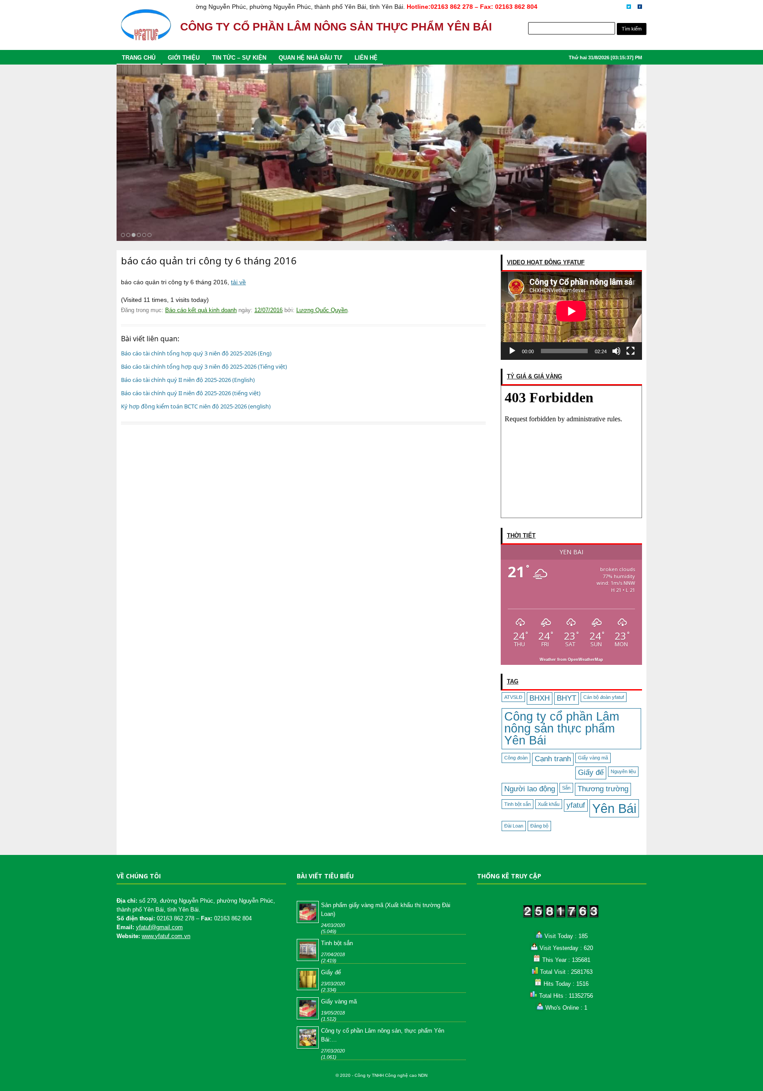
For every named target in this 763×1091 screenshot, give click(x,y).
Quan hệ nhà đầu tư (310, 57)
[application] (571, 315)
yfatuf (576, 805)
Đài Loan (513, 825)
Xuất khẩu (548, 804)
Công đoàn (516, 757)
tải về (238, 282)
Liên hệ (366, 57)
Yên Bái (614, 808)
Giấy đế (591, 772)
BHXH (539, 698)
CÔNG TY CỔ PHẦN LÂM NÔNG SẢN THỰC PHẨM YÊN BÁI (336, 26)
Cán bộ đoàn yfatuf (603, 697)
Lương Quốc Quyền (322, 310)
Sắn (566, 787)
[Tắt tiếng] (616, 351)
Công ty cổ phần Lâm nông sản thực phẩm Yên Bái (561, 728)
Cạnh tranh (553, 759)
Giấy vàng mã (593, 757)
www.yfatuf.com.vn (166, 936)
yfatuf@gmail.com (159, 927)
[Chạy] (512, 351)
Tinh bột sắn (517, 804)
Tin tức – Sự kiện (239, 57)
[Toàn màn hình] (630, 351)
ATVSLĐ (513, 697)
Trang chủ (138, 57)
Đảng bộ (539, 825)
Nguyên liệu (623, 771)
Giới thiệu (184, 57)
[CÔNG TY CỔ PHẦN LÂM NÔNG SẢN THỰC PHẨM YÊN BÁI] (146, 29)
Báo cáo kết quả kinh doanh (201, 310)
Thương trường (603, 789)
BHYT (566, 698)
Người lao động (529, 789)
